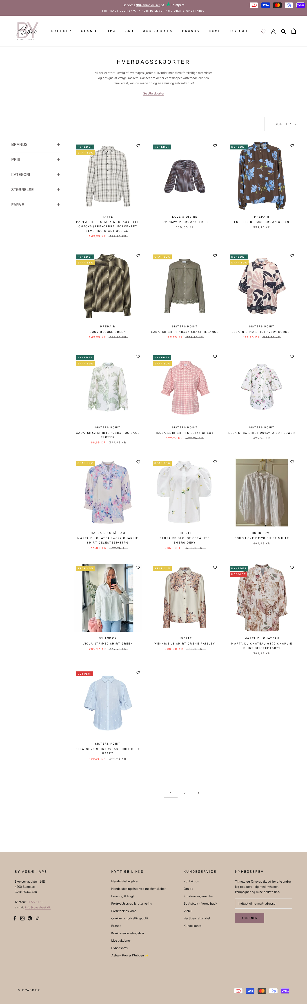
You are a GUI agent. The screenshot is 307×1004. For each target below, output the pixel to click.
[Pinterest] (30, 918)
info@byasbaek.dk (38, 907)
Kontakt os (191, 881)
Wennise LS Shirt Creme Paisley (184, 643)
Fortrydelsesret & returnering (131, 903)
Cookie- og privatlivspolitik (130, 918)
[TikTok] (37, 918)
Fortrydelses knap (123, 911)
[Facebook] (15, 918)
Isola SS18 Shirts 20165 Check (185, 432)
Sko (129, 31)
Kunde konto (193, 926)
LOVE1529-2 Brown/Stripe (185, 222)
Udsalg (89, 31)
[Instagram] (22, 918)
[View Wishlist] (263, 31)
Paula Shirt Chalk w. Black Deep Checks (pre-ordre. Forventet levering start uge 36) (108, 226)
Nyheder (61, 31)
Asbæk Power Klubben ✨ (130, 955)
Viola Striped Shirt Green (108, 643)
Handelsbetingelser (124, 881)
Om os (188, 889)
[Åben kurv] (293, 31)
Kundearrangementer (198, 896)
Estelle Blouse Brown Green (261, 222)
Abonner (250, 918)
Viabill (188, 911)
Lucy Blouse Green (108, 331)
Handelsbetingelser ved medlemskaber (138, 889)
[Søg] (283, 31)
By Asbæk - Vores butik (200, 903)
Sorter (284, 124)
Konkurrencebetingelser (127, 933)
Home (215, 31)
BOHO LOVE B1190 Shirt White (261, 538)
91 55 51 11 (35, 902)
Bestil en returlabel (197, 918)
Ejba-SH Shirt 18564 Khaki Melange (185, 331)
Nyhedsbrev (119, 948)
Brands (190, 31)
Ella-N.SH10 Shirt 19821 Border (261, 331)
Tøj (111, 31)
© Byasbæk (29, 990)
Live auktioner (121, 940)
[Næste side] (199, 793)
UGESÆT (239, 31)
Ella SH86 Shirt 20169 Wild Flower (261, 432)
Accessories (158, 31)
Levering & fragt (122, 896)
